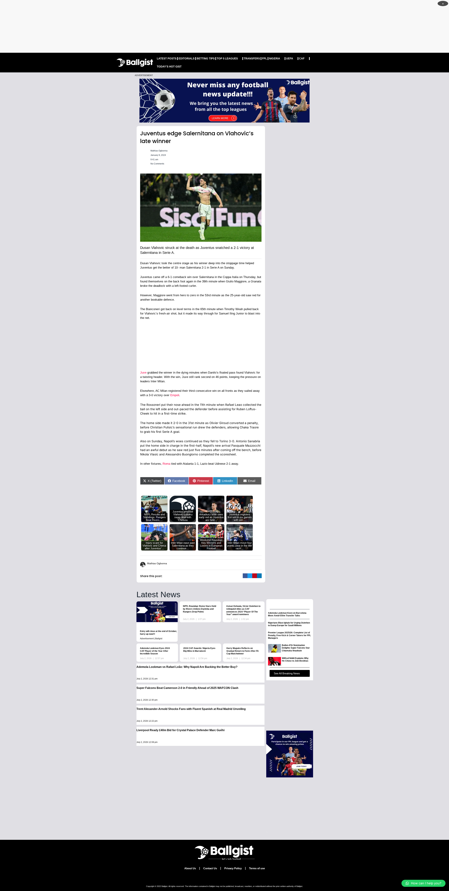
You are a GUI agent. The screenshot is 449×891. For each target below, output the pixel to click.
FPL (264, 58)
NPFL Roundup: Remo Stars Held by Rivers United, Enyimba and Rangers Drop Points (199, 609)
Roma (166, 463)
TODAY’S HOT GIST (169, 66)
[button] (245, 575)
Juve (143, 372)
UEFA (289, 58)
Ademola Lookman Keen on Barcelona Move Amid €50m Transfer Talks (287, 614)
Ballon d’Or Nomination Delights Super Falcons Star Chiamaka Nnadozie (296, 648)
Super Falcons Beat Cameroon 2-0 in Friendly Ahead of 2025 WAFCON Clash (187, 687)
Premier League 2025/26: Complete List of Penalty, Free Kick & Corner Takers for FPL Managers (289, 635)
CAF (301, 58)
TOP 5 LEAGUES (227, 58)
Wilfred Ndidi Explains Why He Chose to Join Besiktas (295, 659)
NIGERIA (274, 58)
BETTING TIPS (206, 58)
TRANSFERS (252, 58)
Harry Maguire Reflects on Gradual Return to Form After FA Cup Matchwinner (242, 651)
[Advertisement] (224, 26)
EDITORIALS (187, 58)
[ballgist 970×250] (224, 100)
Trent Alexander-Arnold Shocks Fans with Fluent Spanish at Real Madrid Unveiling (191, 708)
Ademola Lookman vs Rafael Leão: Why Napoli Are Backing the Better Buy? (186, 666)
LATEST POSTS (166, 58)
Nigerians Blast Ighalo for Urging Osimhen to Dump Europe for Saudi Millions (289, 624)
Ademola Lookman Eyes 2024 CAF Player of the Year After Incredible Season (155, 651)
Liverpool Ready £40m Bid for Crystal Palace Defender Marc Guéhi (180, 730)
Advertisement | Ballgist (151, 638)
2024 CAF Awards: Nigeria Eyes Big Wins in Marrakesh (199, 649)
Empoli (174, 395)
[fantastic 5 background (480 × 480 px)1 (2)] (289, 754)
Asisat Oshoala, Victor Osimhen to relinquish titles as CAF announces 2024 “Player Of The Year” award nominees (243, 610)
